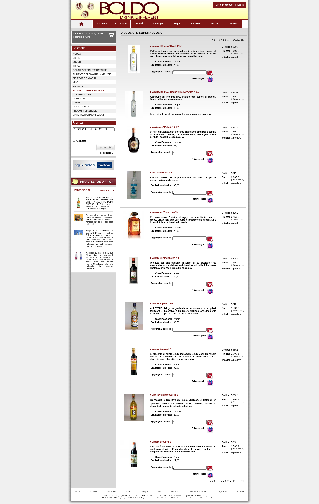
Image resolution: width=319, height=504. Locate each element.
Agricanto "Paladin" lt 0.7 (165, 127)
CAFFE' (77, 102)
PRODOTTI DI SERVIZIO (85, 111)
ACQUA (77, 54)
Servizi (214, 23)
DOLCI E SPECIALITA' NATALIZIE (90, 70)
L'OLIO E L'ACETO (82, 94)
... (230, 40)
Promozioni (121, 23)
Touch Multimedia (210, 498)
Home (77, 491)
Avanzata (81, 140)
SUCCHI (77, 62)
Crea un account (224, 5)
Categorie (79, 47)
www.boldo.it (186, 498)
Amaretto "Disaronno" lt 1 (166, 212)
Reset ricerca (105, 152)
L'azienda (102, 23)
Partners (195, 23)
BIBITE (76, 58)
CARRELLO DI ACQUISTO (88, 33)
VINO (75, 82)
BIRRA (76, 66)
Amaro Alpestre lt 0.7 (163, 303)
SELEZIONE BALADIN (84, 78)
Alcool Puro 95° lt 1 (162, 172)
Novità (139, 23)
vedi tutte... (105, 190)
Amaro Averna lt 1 (161, 349)
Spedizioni (223, 491)
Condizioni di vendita (198, 491)
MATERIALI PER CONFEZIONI (88, 115)
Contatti (233, 23)
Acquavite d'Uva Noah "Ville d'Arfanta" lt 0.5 (175, 92)
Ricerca (78, 122)
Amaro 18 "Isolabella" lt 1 (165, 258)
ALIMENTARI (79, 98)
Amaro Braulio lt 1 (161, 441)
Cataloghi (158, 23)
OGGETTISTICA (81, 106)
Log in (240, 5)
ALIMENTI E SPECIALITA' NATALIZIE (92, 74)
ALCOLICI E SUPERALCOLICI (88, 90)
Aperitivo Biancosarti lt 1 (165, 395)
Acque (177, 23)
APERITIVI (78, 86)
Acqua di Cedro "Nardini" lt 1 (167, 46)
